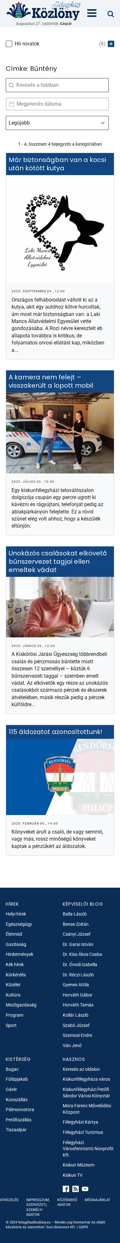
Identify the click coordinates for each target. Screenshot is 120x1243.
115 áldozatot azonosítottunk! (56, 732)
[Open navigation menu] (91, 13)
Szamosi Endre (77, 1035)
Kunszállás (17, 1099)
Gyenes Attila (76, 984)
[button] (60, 44)
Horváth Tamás (78, 1004)
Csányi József (77, 934)
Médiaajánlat (97, 1200)
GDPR (83, 1227)
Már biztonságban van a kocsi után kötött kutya (57, 164)
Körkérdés (16, 974)
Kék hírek (15, 964)
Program (14, 1015)
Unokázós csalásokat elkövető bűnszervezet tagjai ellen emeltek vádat (58, 562)
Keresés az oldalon (81, 1069)
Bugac (12, 1069)
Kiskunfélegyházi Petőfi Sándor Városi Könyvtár (86, 1092)
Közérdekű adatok (67, 1202)
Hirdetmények (19, 954)
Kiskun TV (73, 1175)
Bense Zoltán (76, 924)
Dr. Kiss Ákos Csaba (82, 954)
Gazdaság (16, 944)
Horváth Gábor (77, 994)
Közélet (13, 984)
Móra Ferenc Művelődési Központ (87, 1109)
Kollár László (75, 1015)
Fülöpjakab (17, 1079)
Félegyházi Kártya (80, 1122)
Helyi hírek (16, 913)
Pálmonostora (20, 1109)
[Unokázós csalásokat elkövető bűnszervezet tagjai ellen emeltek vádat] (60, 607)
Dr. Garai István (78, 944)
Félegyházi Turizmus (83, 1132)
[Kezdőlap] (44, 10)
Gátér (11, 1089)
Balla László (75, 913)
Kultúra (13, 994)
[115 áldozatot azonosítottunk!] (60, 777)
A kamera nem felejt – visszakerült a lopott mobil (51, 381)
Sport (11, 1025)
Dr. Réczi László (78, 974)
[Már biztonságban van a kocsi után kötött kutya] (60, 229)
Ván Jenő (72, 1045)
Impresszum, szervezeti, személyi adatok (38, 1207)
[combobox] (51, 123)
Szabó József (76, 1025)
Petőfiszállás (18, 1119)
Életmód (14, 934)
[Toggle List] (102, 123)
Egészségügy (19, 924)
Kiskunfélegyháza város (86, 1079)
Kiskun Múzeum (78, 1164)
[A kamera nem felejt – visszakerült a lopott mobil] (60, 432)
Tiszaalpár (16, 1129)
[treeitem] (60, 44)
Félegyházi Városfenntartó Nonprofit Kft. (88, 1149)
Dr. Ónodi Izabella (80, 964)
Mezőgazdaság (21, 1004)
